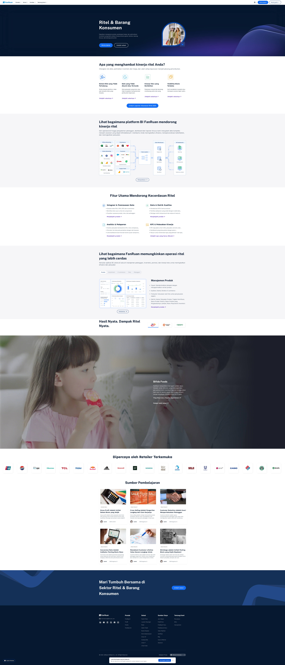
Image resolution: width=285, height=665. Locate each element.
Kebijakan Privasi (163, 654)
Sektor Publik (144, 627)
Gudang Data (144, 639)
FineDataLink (128, 627)
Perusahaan (177, 619)
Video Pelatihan (162, 630)
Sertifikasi (160, 633)
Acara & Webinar (162, 639)
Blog (159, 636)
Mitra (175, 622)
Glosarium (160, 642)
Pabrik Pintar (144, 619)
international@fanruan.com (108, 618)
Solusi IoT (143, 636)
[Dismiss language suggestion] (173, 660)
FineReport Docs (162, 625)
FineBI (126, 622)
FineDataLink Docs (162, 627)
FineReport (127, 619)
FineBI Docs (161, 622)
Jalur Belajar (161, 619)
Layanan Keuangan (146, 622)
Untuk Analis (144, 645)
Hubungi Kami (177, 625)
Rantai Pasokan (145, 630)
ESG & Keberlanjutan (146, 633)
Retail (142, 625)
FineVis (126, 625)
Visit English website (165, 660)
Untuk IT (143, 642)
